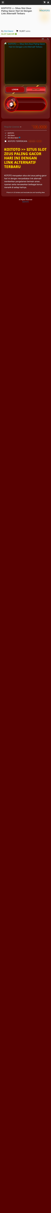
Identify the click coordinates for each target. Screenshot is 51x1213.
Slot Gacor (8, 31)
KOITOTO (25, 202)
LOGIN (15, 89)
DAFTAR (36, 89)
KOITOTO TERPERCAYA (25, 141)
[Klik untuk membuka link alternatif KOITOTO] (25, 63)
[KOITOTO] (44, 17)
